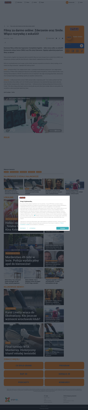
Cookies (28, 224)
